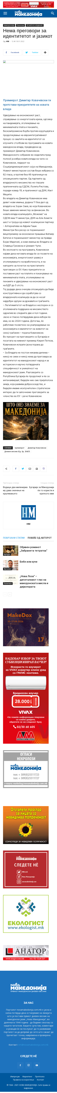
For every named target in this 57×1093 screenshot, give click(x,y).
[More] (45, 52)
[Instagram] (29, 1065)
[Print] (37, 469)
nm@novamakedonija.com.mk (33, 1044)
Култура (7, 554)
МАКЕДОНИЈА (9, 25)
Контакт (40, 1079)
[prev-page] (5, 594)
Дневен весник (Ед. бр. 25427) (17, 451)
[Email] (30, 469)
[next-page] (10, 594)
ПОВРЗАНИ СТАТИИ (14, 537)
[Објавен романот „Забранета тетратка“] (10, 550)
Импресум (15, 1076)
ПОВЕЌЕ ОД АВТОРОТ (40, 537)
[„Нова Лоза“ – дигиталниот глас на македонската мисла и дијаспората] (10, 580)
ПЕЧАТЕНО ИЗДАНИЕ (35, 25)
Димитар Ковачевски (37, 448)
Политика (20, 25)
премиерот (19, 448)
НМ (7, 41)
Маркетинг (27, 1076)
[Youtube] (37, 1065)
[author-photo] (28, 519)
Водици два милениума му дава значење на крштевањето (15, 490)
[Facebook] (16, 469)
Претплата (39, 1076)
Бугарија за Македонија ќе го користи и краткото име (41, 490)
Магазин (7, 569)
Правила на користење (23, 1079)
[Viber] (44, 469)
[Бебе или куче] (10, 565)
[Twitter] (23, 469)
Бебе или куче (28, 561)
